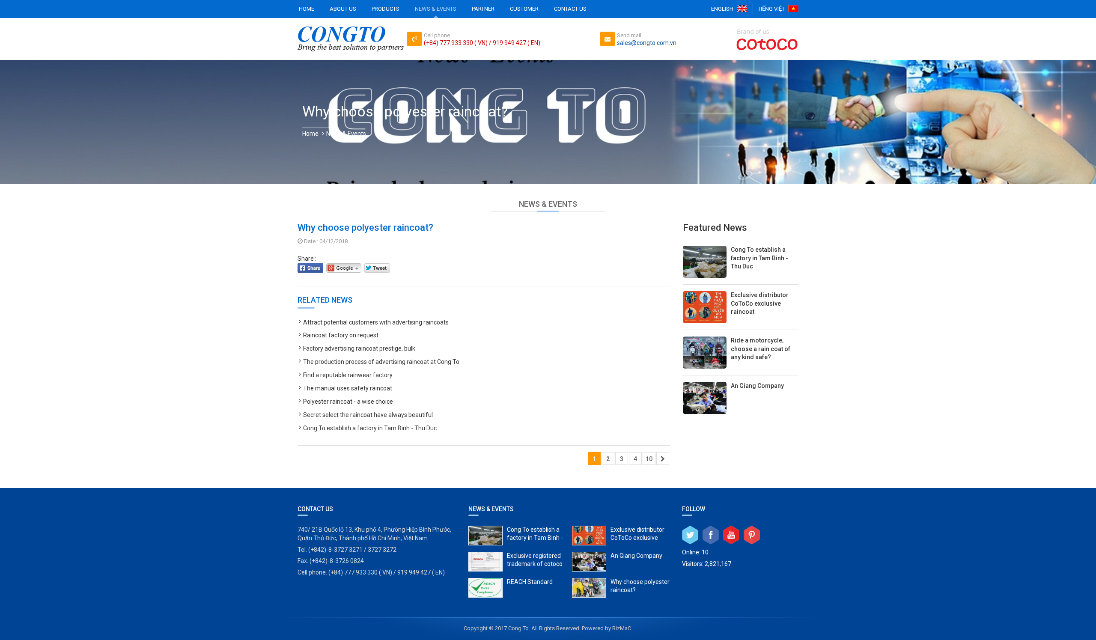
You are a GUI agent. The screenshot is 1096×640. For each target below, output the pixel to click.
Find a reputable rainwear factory (348, 375)
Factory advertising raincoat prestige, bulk (359, 348)
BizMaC (621, 628)
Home (306, 9)
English (722, 9)
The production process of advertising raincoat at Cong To (381, 361)
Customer (524, 9)
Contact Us (570, 9)
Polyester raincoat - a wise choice (348, 401)
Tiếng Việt (771, 9)
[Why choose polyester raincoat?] (621, 588)
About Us (343, 9)
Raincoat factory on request (340, 335)
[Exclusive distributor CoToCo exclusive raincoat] (740, 307)
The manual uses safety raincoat (347, 388)
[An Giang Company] (740, 397)
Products (385, 9)
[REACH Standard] (517, 588)
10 (649, 458)
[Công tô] (351, 39)
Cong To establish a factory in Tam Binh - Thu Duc (370, 428)
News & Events (435, 9)
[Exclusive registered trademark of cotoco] (517, 562)
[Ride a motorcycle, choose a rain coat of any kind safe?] (740, 352)
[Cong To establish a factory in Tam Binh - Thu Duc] (740, 260)
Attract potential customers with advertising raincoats (376, 322)
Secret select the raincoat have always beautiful (368, 414)
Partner (483, 9)
